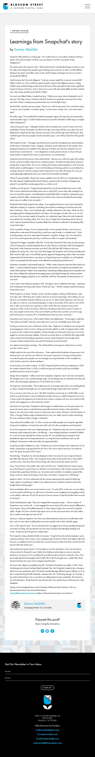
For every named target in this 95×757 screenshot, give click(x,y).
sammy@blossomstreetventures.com (24, 593)
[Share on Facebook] (52, 631)
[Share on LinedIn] (47, 631)
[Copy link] (42, 631)
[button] (87, 6)
